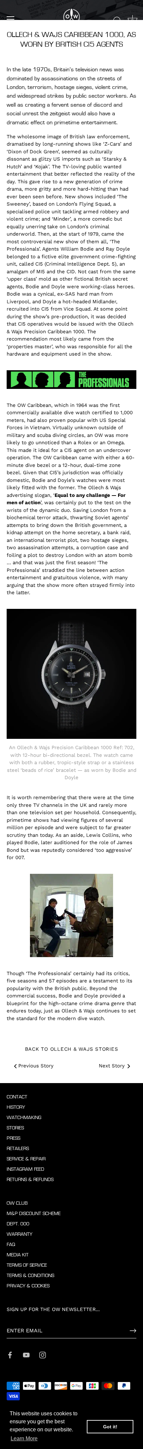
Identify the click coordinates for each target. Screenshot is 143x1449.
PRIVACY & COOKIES (28, 1285)
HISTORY (16, 1107)
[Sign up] (133, 1330)
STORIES (15, 1127)
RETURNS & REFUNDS (30, 1179)
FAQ (11, 1244)
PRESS (13, 1138)
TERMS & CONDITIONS (30, 1275)
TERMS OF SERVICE (27, 1265)
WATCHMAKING (24, 1117)
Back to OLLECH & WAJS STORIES (71, 1049)
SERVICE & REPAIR (26, 1158)
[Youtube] (26, 1354)
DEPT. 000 (18, 1223)
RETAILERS (18, 1148)
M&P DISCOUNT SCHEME (34, 1213)
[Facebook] (10, 1354)
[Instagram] (42, 1354)
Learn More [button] (24, 1438)
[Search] (117, 20)
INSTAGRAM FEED (25, 1169)
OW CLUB (17, 1203)
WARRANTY (19, 1234)
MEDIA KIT (18, 1254)
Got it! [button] (110, 1426)
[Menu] (10, 19)
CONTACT (17, 1096)
